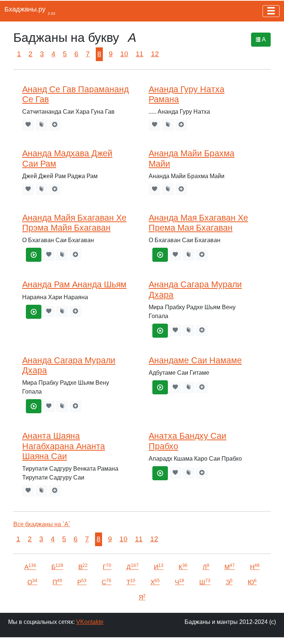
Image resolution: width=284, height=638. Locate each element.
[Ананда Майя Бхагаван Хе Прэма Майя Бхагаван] (33, 255)
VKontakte (90, 622)
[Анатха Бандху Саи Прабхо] (160, 473)
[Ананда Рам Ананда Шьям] (33, 312)
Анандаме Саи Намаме (195, 360)
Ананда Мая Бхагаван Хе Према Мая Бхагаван (198, 223)
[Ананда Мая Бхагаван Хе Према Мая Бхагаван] (160, 255)
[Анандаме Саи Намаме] (160, 387)
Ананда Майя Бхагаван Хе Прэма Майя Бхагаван (74, 223)
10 (124, 54)
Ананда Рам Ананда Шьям (74, 284)
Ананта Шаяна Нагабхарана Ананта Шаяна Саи (63, 446)
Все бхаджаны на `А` (41, 524)
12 (155, 54)
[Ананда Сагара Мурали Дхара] (160, 331)
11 (139, 54)
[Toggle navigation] (271, 11)
